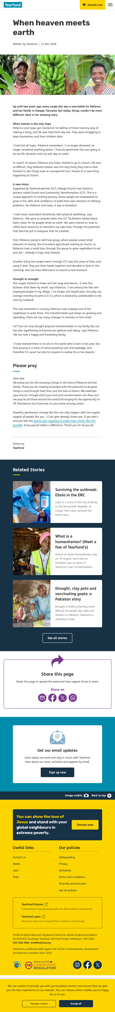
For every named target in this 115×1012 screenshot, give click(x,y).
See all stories (57, 638)
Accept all (75, 1003)
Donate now (85, 825)
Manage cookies (39, 1003)
